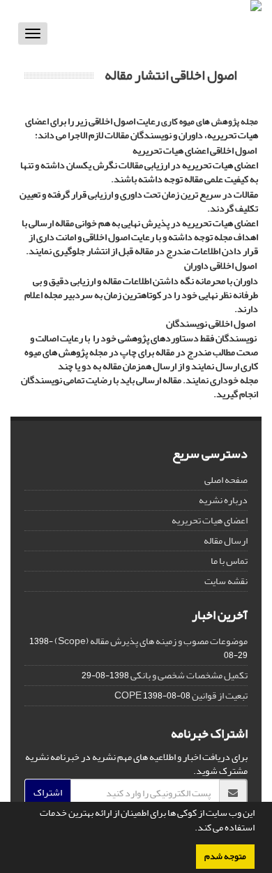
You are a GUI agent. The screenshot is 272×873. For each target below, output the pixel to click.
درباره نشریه (223, 500)
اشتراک (47, 792)
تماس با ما (229, 560)
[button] (191, 829)
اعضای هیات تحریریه (210, 520)
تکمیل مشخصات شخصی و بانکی (189, 675)
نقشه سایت (226, 581)
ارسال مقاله (226, 540)
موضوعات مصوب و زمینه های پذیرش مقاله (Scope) (151, 641)
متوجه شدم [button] (225, 856)
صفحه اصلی (226, 479)
